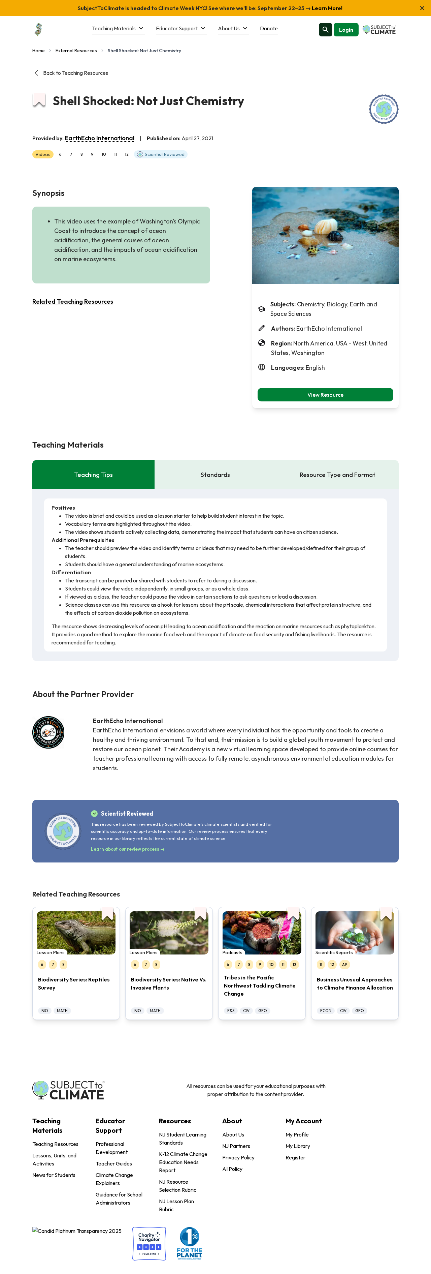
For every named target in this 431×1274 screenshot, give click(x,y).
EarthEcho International (99, 138)
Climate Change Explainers (114, 1179)
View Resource (325, 394)
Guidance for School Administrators (119, 1198)
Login (346, 29)
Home (38, 51)
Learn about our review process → (128, 849)
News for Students (53, 1175)
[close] (422, 8)
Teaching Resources (55, 1144)
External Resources (76, 51)
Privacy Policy (238, 1157)
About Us (233, 1134)
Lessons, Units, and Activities (54, 1159)
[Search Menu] (325, 29)
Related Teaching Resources (72, 301)
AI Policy (232, 1168)
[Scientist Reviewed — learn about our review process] (384, 109)
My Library (298, 1146)
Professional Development (112, 1148)
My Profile (297, 1134)
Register (295, 1157)
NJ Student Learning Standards (182, 1138)
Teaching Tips (93, 475)
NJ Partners (236, 1146)
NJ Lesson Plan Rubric (176, 1205)
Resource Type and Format (337, 475)
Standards (215, 475)
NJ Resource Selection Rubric (177, 1185)
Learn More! (326, 8)
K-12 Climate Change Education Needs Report (183, 1162)
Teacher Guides (114, 1163)
